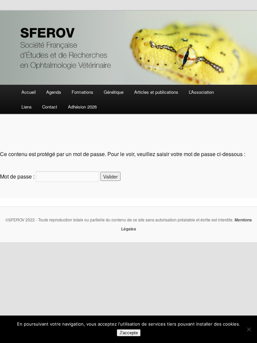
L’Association (201, 92)
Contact (49, 107)
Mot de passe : (18, 176)
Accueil (28, 92)
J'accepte (128, 332)
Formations (82, 92)
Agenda (53, 92)
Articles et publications (156, 92)
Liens (26, 107)
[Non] (248, 329)
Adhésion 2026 (82, 107)
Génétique (113, 92)
